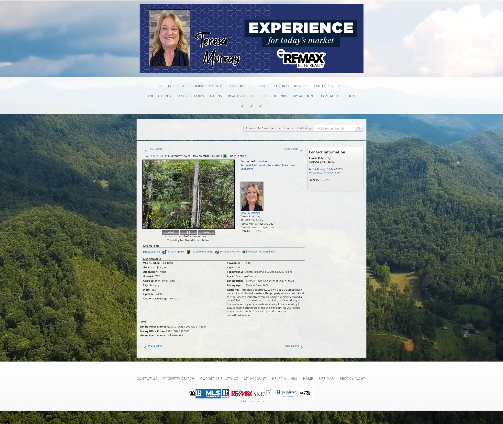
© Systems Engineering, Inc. (251, 400)
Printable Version (230, 251)
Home (353, 96)
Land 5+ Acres (158, 96)
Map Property (176, 251)
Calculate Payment (202, 251)
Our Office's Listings (249, 86)
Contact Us (331, 96)
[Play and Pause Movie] (188, 232)
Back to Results (158, 156)
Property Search (169, 86)
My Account (304, 96)
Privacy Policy (353, 378)
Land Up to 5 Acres (331, 86)
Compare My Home (207, 86)
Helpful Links (274, 96)
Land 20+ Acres (190, 96)
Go (359, 128)
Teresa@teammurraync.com (257, 227)
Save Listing (153, 252)
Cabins (216, 96)
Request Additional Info (261, 251)
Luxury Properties (291, 86)
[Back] (170, 232)
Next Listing (291, 149)
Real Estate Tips (242, 96)
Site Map (326, 378)
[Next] (206, 232)
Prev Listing (155, 149)
